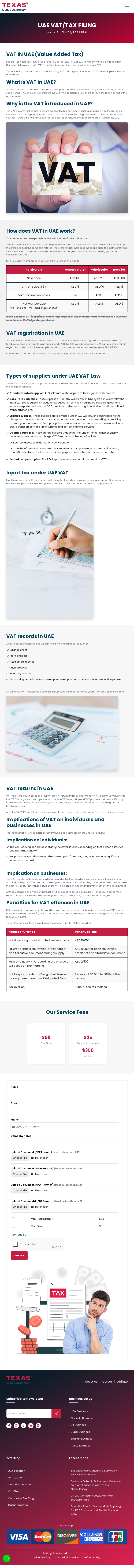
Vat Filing (14, 1491)
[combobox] (19, 1126)
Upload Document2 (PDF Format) (46, 1168)
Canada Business (82, 1418)
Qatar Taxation (18, 1505)
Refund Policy (92, 1557)
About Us (91, 1382)
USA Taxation (16, 1471)
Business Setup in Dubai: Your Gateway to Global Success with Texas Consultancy (96, 1485)
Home (50, 32)
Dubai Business (80, 1432)
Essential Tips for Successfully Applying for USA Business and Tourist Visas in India (96, 1510)
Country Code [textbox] (20, 1127)
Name (14, 1087)
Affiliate (122, 1382)
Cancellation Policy (67, 1557)
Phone (15, 1119)
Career (107, 1382)
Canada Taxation (19, 1484)
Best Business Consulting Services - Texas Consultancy (94, 1472)
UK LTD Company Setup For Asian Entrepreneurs (92, 1497)
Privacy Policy (42, 1557)
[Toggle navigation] (127, 6)
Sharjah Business (81, 1438)
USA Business (79, 1411)
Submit (19, 1255)
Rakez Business (80, 1445)
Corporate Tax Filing (21, 1498)
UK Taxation (15, 1477)
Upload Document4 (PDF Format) (46, 1201)
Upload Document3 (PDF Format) (46, 1185)
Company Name (21, 1136)
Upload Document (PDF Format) (45, 1152)
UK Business (78, 1425)
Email (14, 1103)
